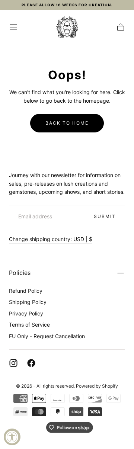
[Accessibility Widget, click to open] (12, 437)
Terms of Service (29, 324)
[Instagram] (13, 363)
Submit (105, 216)
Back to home (67, 123)
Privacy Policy (26, 313)
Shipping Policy (28, 302)
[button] (13, 27)
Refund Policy (25, 291)
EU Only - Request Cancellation (47, 336)
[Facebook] (31, 363)
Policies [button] (20, 272)
